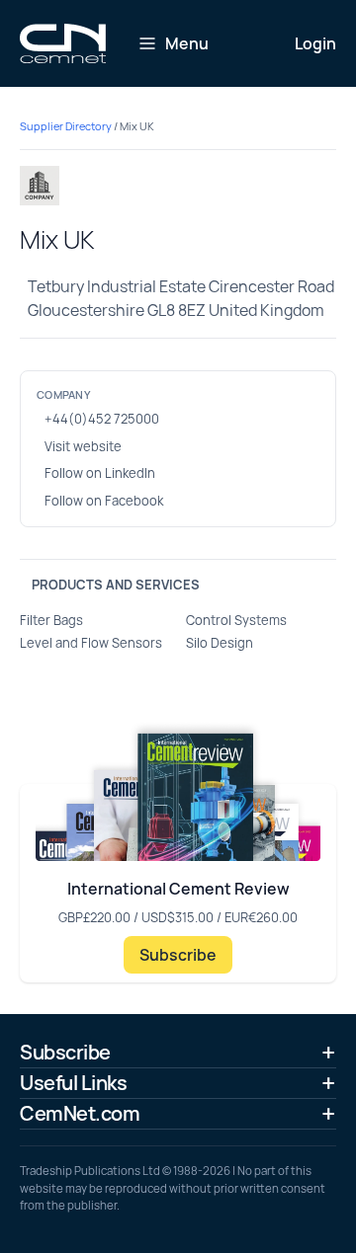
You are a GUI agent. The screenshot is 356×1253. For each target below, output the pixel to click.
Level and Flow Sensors (91, 643)
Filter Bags (51, 620)
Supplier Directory (66, 125)
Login (315, 43)
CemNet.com (79, 1113)
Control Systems (236, 620)
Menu (187, 43)
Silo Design (219, 643)
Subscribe (178, 955)
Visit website (83, 446)
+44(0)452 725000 (101, 419)
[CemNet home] (63, 43)
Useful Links (73, 1082)
